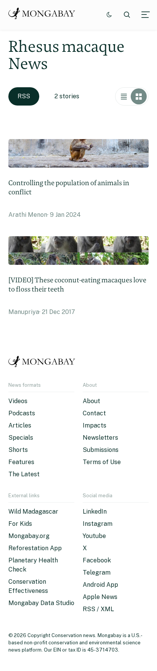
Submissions (101, 449)
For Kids (20, 523)
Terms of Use (102, 462)
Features (21, 462)
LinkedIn (95, 511)
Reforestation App (35, 548)
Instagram (97, 523)
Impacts (94, 425)
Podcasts (21, 413)
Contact (94, 413)
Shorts (18, 449)
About (91, 401)
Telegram (97, 572)
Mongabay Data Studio (41, 603)
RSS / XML (98, 609)
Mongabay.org (29, 536)
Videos (17, 401)
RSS (24, 96)
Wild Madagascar (33, 511)
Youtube (94, 536)
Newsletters (100, 437)
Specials (20, 437)
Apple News (100, 597)
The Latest (24, 474)
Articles (19, 425)
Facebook (97, 560)
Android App (100, 584)
